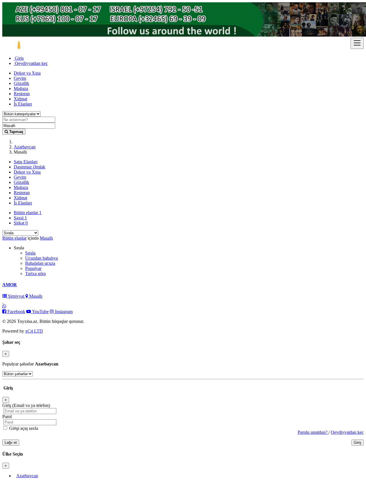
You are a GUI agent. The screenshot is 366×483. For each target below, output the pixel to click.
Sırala (30, 253)
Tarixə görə (35, 273)
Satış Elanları (25, 161)
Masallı (46, 238)
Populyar (33, 268)
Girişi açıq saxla (23, 428)
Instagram (63, 311)
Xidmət (20, 98)
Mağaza (21, 88)
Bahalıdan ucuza (40, 263)
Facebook (15, 311)
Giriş (19, 58)
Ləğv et (11, 442)
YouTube (40, 311)
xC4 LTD (34, 331)
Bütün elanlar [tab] (27, 212)
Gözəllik (21, 83)
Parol (7, 416)
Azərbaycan (24, 146)
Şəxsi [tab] (20, 217)
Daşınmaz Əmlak (29, 166)
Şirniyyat (16, 296)
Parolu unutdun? (313, 432)
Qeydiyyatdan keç (31, 63)
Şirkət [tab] (21, 222)
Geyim (20, 78)
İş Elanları (23, 104)
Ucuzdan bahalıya (41, 258)
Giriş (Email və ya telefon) (26, 405)
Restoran (22, 93)
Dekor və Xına (27, 73)
